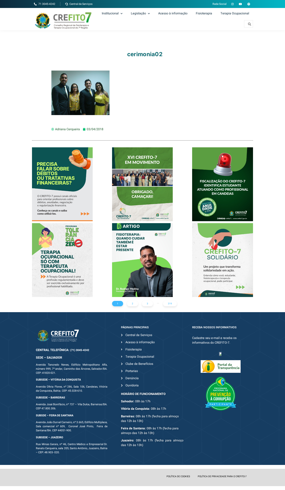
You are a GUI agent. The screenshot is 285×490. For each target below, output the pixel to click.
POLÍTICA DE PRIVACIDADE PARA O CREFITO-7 (222, 476)
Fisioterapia (204, 13)
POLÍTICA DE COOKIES (178, 476)
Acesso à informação (172, 13)
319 (170, 303)
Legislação (138, 13)
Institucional (110, 13)
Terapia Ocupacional (234, 13)
